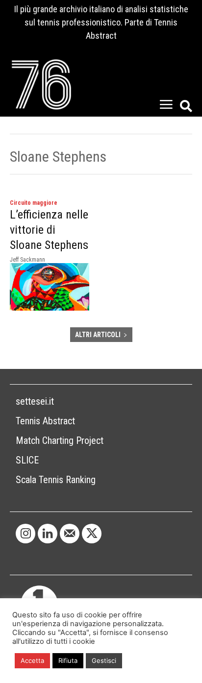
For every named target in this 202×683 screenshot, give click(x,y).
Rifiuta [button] (67, 660)
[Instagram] (25, 533)
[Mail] (69, 533)
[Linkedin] (47, 533)
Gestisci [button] (104, 660)
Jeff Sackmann (27, 259)
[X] (91, 533)
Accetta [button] (32, 660)
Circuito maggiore (33, 202)
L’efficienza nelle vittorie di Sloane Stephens (49, 230)
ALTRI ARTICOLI (98, 335)
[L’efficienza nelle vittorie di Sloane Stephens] (49, 287)
